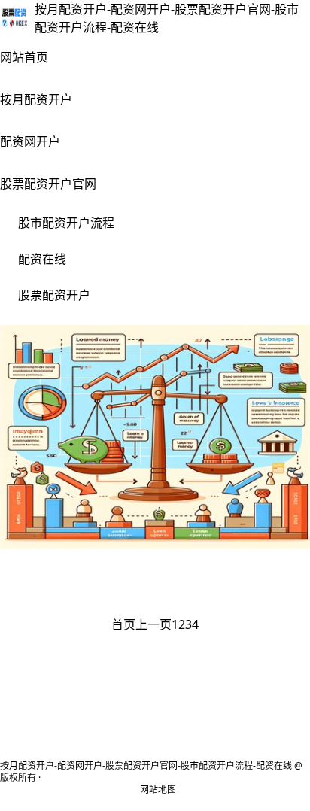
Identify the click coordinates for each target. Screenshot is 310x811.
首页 (123, 624)
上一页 (153, 624)
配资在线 (42, 259)
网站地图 (158, 790)
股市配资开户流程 (66, 222)
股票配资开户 (54, 295)
